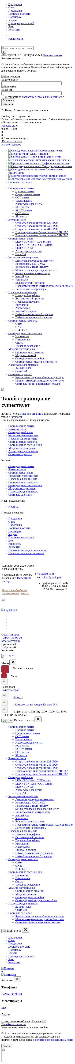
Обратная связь (10, 634)
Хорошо (7, 1046)
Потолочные (22, 339)
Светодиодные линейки (29, 358)
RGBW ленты (23, 210)
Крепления (21, 304)
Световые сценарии (20, 182)
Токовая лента (23, 200)
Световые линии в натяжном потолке (37, 383)
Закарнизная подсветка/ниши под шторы (39, 377)
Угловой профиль (25, 311)
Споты (19, 342)
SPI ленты (21, 216)
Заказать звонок (52, 55)
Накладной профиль (27, 295)
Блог (11, 26)
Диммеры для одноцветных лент (34, 260)
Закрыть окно (9, 125)
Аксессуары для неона (28, 251)
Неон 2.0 (20, 254)
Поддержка (15, 10)
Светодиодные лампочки (57, 166)
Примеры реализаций (21, 23)
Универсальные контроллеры (32, 273)
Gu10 (18, 323)
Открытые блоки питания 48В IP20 (36, 229)
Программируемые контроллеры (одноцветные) (44, 285)
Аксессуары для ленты (28, 203)
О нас (11, 7)
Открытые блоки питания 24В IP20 (36, 225)
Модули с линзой (25, 355)
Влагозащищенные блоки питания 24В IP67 (41, 235)
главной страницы (32, 413)
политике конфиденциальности (54, 1039)
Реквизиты (14, 543)
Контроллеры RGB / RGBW (32, 266)
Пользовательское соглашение (26, 553)
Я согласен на (34, 96)
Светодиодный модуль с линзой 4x (36, 361)
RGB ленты (22, 206)
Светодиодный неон (48, 156)
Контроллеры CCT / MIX (30, 263)
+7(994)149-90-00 (32, 55)
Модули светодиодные (52, 175)
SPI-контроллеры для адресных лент (37, 270)
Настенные (22, 336)
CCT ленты (22, 197)
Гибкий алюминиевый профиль (34, 314)
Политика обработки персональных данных (15, 592)
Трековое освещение (27, 345)
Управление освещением (56, 159)
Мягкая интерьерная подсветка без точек (39, 380)
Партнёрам (14, 16)
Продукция (15, 4)
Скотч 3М (21, 371)
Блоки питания (39, 153)
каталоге (16, 416)
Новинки (13, 506)
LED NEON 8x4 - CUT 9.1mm (33, 241)
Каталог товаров (11, 141)
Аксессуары (22, 307)
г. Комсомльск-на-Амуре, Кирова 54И (35, 704)
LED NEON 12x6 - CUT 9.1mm (33, 244)
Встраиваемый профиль (29, 298)
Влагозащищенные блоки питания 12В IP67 (41, 232)
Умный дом (22, 276)
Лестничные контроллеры (30, 289)
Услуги (12, 20)
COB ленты (22, 213)
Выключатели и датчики (30, 282)
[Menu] (2, 654)
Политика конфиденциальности (27, 550)
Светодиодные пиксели (29, 352)
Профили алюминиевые (55, 163)
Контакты (14, 29)
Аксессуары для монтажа (57, 178)
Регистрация (15, 38)
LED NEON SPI (24, 247)
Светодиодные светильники (25, 444)
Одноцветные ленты (27, 194)
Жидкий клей (23, 367)
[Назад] (7, 720)
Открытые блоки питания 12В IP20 (36, 222)
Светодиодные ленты (50, 150)
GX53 (18, 326)
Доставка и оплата (19, 13)
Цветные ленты (24, 191)
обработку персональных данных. (42, 96)
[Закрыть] (12, 662)
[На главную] (8, 657)
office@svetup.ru (11, 55)
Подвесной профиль (27, 301)
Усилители (21, 279)
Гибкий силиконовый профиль (33, 317)
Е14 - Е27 (21, 330)
